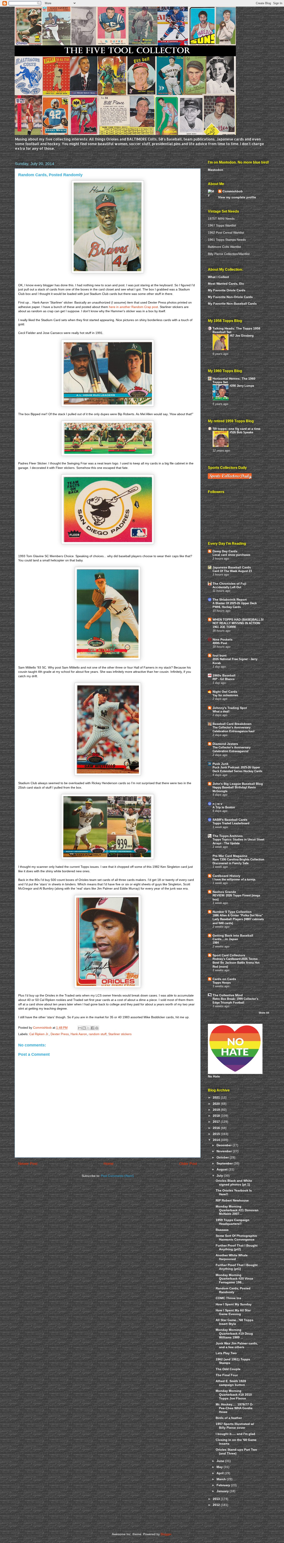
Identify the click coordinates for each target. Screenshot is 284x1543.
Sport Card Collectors (229, 955)
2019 (217, 1109)
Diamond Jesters (225, 744)
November (225, 1151)
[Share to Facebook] (92, 1028)
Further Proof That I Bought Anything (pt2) (237, 1247)
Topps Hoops (222, 982)
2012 (217, 1505)
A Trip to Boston (224, 807)
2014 (217, 1140)
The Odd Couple (228, 1369)
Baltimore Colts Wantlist (224, 247)
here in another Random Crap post (133, 307)
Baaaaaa (222, 1229)
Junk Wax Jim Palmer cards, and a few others (237, 1345)
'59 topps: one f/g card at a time (236, 428)
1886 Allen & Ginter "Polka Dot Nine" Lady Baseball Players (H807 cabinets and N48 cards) (238, 919)
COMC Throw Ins (228, 1298)
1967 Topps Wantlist (222, 225)
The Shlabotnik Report (230, 599)
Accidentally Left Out (227, 587)
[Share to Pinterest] (97, 1028)
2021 (217, 1097)
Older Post (188, 1164)
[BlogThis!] (84, 1028)
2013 (217, 1499)
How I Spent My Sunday (234, 1304)
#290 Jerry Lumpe (242, 385)
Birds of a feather (229, 1418)
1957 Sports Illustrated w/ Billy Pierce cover (235, 1425)
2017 (217, 1121)
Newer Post (27, 1164)
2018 (217, 1115)
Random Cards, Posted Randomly (233, 1290)
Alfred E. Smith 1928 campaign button (231, 1383)
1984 (216, 942)
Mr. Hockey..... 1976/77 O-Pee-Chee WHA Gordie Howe (234, 1408)
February (224, 1485)
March (222, 1479)
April (221, 1473)
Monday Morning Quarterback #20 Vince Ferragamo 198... (234, 1278)
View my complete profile (237, 197)
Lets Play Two (226, 1353)
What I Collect (218, 277)
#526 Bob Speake (241, 432)
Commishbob (233, 191)
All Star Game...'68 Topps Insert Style (234, 1322)
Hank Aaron (79, 1034)
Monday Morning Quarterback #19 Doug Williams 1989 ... (234, 1333)
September (225, 1163)
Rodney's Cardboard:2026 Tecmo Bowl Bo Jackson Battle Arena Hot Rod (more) (236, 962)
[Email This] (80, 1028)
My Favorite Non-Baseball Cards (232, 303)
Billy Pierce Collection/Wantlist (229, 254)
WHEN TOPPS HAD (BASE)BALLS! (238, 619)
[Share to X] (88, 1028)
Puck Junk (221, 764)
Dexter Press (60, 1034)
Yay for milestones (225, 695)
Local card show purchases (231, 554)
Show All (264, 1012)
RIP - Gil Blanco (224, 679)
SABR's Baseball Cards (230, 819)
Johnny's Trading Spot (230, 708)
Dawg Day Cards (225, 551)
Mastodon (215, 170)
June (221, 1461)
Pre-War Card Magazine (230, 856)
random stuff (97, 1034)
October (223, 1157)
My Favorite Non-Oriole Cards (230, 297)
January (223, 1491)
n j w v (217, 803)
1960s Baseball (224, 675)
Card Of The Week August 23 (232, 571)
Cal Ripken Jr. (39, 1034)
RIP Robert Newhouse (232, 1200)
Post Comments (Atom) (117, 1176)
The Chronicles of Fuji (229, 583)
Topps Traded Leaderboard (231, 823)
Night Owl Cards (225, 691)
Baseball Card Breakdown (232, 724)
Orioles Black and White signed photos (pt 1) (234, 1182)
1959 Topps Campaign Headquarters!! (232, 1221)
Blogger (166, 1534)
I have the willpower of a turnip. (234, 879)
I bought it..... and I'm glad (235, 1434)
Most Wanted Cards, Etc (226, 283)
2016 (217, 1128)
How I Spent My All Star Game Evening (233, 1312)
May (220, 1467)
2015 (217, 1134)
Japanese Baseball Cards (232, 567)
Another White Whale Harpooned (232, 1257)
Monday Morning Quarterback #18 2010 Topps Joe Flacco (234, 1394)
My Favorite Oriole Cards (226, 290)
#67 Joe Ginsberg (242, 335)
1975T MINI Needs (221, 218)
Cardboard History (226, 876)
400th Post (220, 643)
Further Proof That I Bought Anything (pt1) (237, 1267)
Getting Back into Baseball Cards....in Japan (233, 937)
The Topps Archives (228, 836)
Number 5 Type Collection (232, 912)
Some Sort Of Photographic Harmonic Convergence (236, 1237)
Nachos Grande (224, 892)
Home (108, 1164)
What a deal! (221, 711)
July (220, 1175)
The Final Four (227, 1375)
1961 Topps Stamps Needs (227, 239)
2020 (217, 1103)
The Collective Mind (228, 995)
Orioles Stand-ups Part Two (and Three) (236, 1451)
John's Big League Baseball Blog (238, 783)
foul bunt (220, 655)
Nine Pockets (223, 639)
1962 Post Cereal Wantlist (226, 232)
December (225, 1145)
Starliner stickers (120, 1034)
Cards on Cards (224, 979)
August (223, 1169)
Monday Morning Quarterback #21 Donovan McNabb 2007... (237, 1210)
